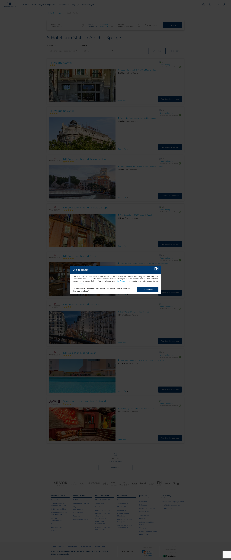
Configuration (122, 281)
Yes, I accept (148, 289)
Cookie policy (78, 284)
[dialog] (115, 280)
